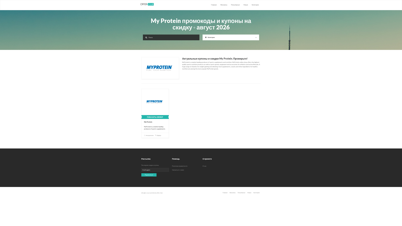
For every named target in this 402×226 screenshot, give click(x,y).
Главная (214, 5)
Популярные (235, 5)
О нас (204, 166)
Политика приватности (179, 166)
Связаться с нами (178, 170)
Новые (246, 5)
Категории (255, 5)
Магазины (223, 5)
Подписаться (149, 175)
